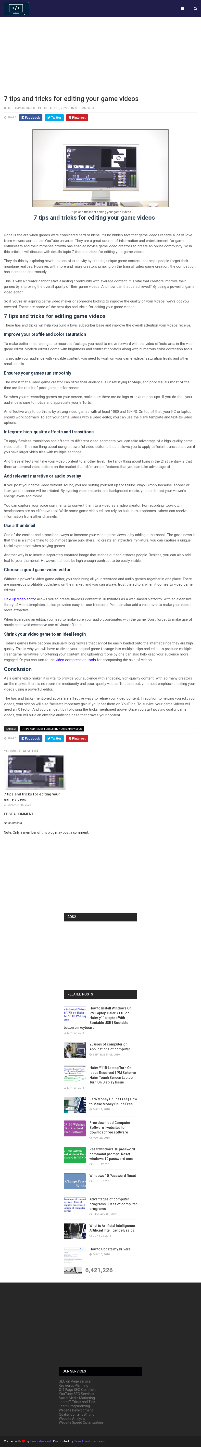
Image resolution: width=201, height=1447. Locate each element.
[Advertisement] (100, 55)
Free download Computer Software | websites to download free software (109, 1127)
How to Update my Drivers (110, 1249)
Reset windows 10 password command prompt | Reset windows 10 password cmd (112, 1154)
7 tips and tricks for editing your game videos (52, 729)
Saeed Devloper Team (89, 1441)
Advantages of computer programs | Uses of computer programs (113, 1204)
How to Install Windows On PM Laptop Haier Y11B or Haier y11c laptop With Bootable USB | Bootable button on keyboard (98, 1017)
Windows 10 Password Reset (112, 1176)
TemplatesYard (40, 1441)
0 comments (84, 108)
